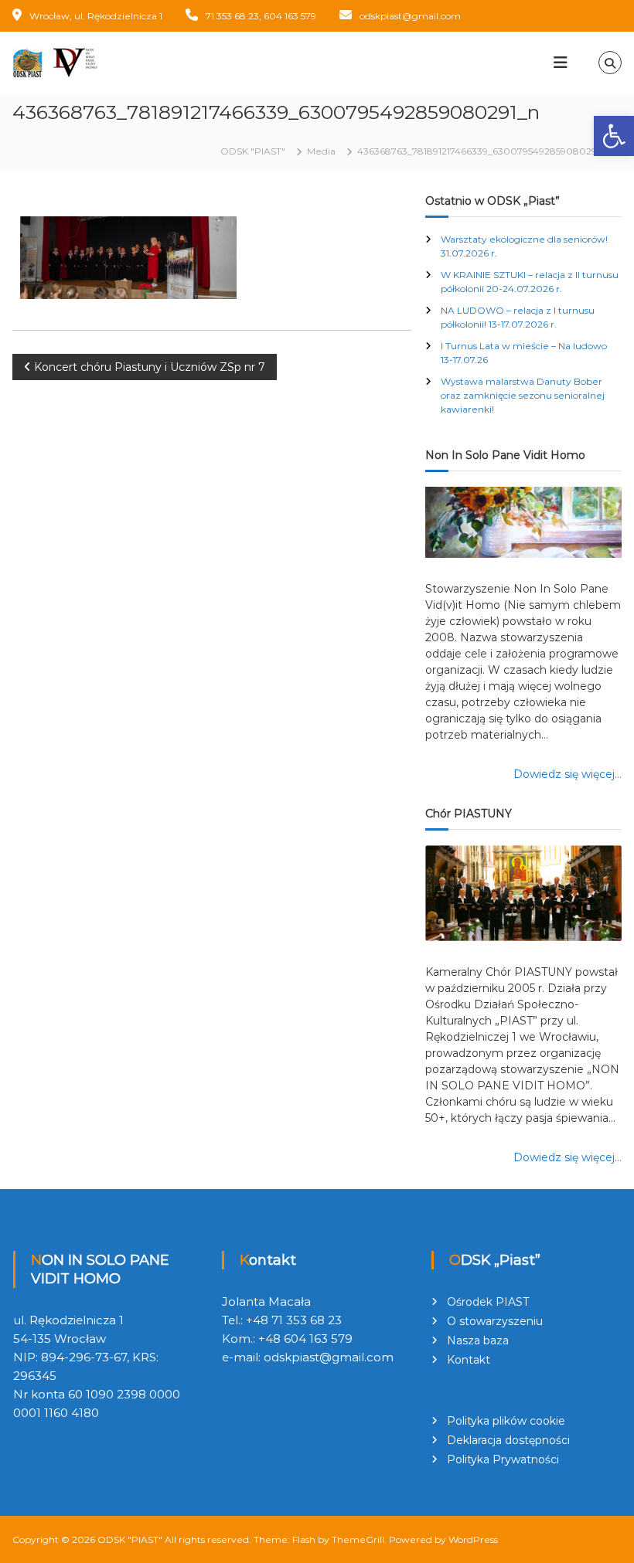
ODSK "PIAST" (129, 1539)
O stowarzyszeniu (495, 1321)
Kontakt (468, 1360)
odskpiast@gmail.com (410, 16)
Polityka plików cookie (506, 1421)
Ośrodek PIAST (488, 1302)
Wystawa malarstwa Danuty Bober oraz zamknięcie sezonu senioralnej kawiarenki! (523, 395)
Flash (303, 1539)
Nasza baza (478, 1340)
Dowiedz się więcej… (567, 774)
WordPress (473, 1539)
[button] (614, 136)
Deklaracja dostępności (508, 1440)
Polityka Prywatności (503, 1459)
